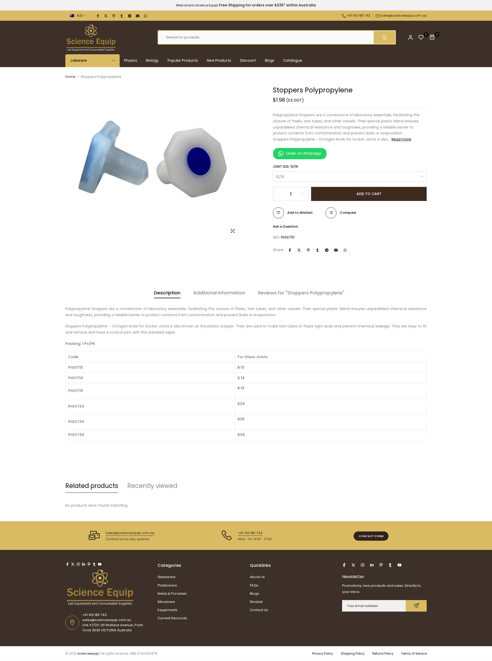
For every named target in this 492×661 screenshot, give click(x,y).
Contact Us (259, 609)
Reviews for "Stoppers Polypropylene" (301, 293)
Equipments (167, 609)
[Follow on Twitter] (73, 564)
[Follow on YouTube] (100, 564)
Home (70, 76)
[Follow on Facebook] (67, 564)
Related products (91, 486)
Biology (152, 60)
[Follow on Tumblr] (94, 564)
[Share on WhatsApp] (146, 15)
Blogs (269, 60)
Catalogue (292, 60)
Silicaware (166, 601)
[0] (421, 37)
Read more (401, 139)
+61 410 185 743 (358, 15)
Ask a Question (285, 226)
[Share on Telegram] (130, 15)
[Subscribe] (416, 606)
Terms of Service (414, 653)
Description (167, 293)
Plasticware (167, 585)
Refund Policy (382, 653)
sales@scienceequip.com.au (404, 15)
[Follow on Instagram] (78, 564)
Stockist (256, 601)
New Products (219, 60)
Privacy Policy (322, 653)
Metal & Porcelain (172, 593)
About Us (257, 576)
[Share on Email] (138, 15)
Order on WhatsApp (303, 153)
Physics (130, 60)
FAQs (254, 585)
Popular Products (183, 60)
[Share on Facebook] (98, 15)
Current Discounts (172, 618)
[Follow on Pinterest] (89, 564)
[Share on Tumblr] (122, 15)
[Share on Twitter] (106, 15)
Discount (248, 60)
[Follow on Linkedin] (83, 564)
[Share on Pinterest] (114, 15)
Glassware (167, 576)
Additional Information (219, 293)
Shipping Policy (353, 653)
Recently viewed (152, 486)
